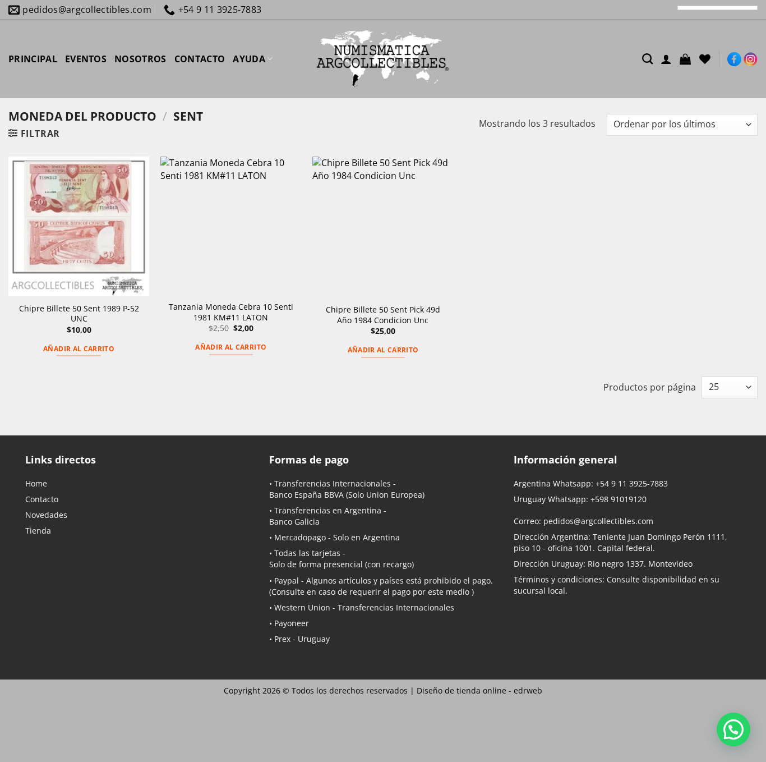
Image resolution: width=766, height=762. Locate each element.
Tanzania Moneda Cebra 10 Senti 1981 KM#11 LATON (231, 312)
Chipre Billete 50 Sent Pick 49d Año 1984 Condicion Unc (383, 315)
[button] (685, 59)
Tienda (38, 530)
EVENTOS (86, 59)
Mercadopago (300, 537)
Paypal (286, 580)
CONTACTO (199, 59)
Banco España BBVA (306, 494)
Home (36, 483)
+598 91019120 (618, 499)
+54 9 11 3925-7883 (632, 483)
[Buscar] (647, 59)
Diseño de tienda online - (479, 690)
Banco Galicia (294, 521)
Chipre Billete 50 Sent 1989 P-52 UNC (79, 314)
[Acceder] (666, 59)
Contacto (41, 499)
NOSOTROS (140, 59)
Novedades (46, 514)
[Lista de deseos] (704, 59)
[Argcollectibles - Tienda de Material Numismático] (383, 59)
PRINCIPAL (32, 59)
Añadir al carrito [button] (78, 349)
